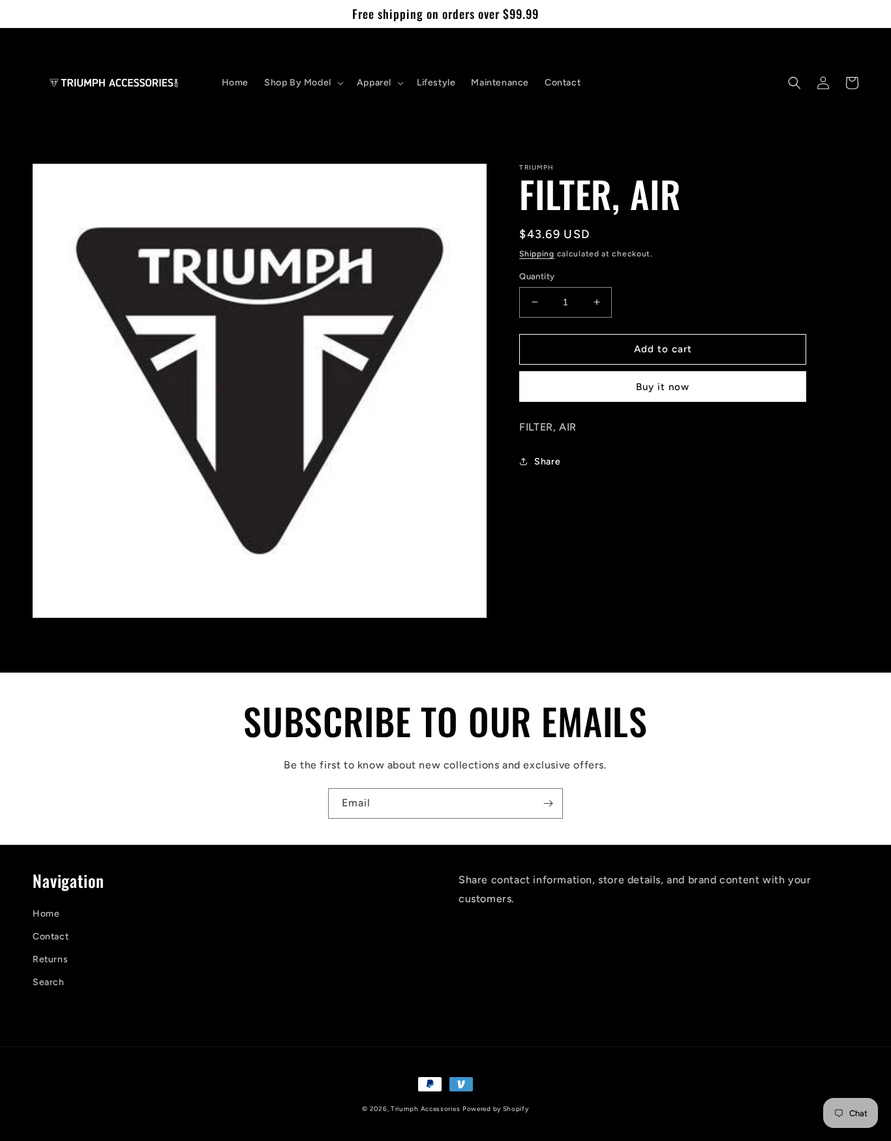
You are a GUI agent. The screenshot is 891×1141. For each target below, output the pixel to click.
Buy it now (662, 387)
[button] (302, 83)
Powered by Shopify (495, 1108)
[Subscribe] (548, 803)
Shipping (536, 253)
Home (46, 913)
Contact (50, 936)
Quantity (536, 276)
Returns (50, 959)
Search (49, 982)
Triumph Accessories (425, 1108)
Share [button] (547, 461)
